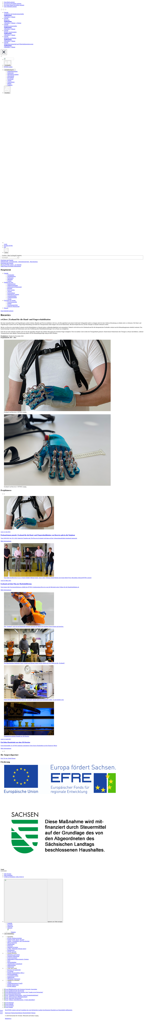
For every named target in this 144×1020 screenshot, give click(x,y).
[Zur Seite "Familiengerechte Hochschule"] (14, 990)
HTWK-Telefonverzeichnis (14, 938)
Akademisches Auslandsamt (14, 963)
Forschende (10, 79)
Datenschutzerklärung (17, 1013)
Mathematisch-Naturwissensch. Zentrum (18, 959)
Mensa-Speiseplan (12, 942)
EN (5, 247)
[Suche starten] (18, 257)
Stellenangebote (11, 965)
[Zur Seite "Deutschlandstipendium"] (12, 993)
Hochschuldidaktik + (12, 974)
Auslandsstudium (11, 296)
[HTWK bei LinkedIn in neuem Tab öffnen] (8, 1004)
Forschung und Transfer (7, 263)
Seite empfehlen (8, 875)
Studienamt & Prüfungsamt (14, 287)
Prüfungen (10, 945)
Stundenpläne (10, 944)
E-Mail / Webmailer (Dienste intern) (16, 948)
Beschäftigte (10, 77)
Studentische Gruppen (13, 294)
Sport (8, 960)
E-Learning (10, 971)
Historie (6, 308)
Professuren (10, 278)
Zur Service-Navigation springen (12, 3)
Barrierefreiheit (27, 1013)
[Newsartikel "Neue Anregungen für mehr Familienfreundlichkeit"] (23, 992)
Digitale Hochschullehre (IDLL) (15, 973)
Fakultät (6, 273)
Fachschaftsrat (11, 293)
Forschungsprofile (12, 302)
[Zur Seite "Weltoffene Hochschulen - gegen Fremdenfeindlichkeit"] (21, 995)
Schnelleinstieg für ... (10, 70)
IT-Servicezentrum (12, 957)
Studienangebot (11, 284)
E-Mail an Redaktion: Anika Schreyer (14, 876)
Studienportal (10, 977)
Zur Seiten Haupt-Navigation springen (14, 5)
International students (12, 74)
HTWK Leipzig (8, 67)
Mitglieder (10, 279)
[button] (7, 63)
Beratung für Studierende (14, 970)
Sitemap (33, 1013)
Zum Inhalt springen (9, 2)
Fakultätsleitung (11, 276)
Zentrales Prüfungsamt (13, 956)
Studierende (10, 73)
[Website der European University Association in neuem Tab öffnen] (20, 989)
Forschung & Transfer (10, 300)
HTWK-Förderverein (13, 985)
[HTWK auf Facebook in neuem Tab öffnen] (9, 1005)
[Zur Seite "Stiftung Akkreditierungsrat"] (19, 999)
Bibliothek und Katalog (13, 954)
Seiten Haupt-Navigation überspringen (11, 266)
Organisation (10, 275)
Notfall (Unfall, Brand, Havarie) (15, 939)
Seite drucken (7, 873)
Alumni (9, 80)
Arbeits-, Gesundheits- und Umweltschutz (18, 941)
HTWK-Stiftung (11, 986)
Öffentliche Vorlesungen (13, 979)
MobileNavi (8, 1018)
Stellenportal (10, 967)
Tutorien (9, 291)
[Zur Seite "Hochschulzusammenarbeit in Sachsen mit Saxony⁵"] (13, 998)
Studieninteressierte (12, 71)
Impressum (8, 1013)
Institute (9, 281)
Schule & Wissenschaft (13, 306)
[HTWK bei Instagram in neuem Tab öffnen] (9, 1002)
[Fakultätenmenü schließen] (4, 52)
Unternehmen (10, 82)
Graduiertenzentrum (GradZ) (14, 983)
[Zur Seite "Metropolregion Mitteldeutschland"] (16, 996)
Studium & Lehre (8, 282)
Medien (9, 83)
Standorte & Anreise (12, 947)
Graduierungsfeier (12, 297)
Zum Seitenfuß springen (10, 6)
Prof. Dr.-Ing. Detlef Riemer (8, 758)
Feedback (9, 85)
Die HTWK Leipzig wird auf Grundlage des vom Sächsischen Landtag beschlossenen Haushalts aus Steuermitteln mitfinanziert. (38, 1010)
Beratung (9, 288)
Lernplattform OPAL (12, 976)
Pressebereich (10, 950)
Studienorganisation (12, 285)
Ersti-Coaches (11, 290)
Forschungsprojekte (12, 305)
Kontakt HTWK (8, 245)
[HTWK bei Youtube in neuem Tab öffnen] (8, 1007)
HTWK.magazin (11, 951)
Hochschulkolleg (11, 962)
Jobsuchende (10, 76)
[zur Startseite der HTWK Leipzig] (11, 264)
